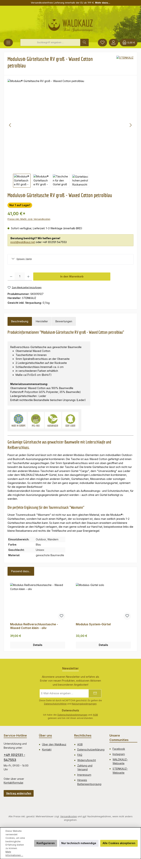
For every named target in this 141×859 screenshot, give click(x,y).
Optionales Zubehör (24, 259)
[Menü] (8, 42)
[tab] (20, 321)
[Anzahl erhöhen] (28, 276)
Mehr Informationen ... (14, 853)
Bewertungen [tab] (63, 321)
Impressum (84, 774)
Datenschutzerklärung (90, 749)
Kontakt (46, 749)
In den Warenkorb (72, 276)
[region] (70, 133)
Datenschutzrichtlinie (55, 703)
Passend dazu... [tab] (20, 571)
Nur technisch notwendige (78, 843)
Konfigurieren (46, 843)
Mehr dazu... (102, 2)
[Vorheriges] (10, 125)
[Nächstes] (130, 125)
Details (37, 644)
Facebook (119, 748)
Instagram (119, 754)
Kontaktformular (13, 782)
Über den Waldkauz (54, 744)
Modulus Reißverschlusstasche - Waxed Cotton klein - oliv (34, 626)
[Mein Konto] (113, 42)
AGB (95, 714)
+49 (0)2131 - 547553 (14, 757)
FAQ (79, 754)
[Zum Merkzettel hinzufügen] (61, 616)
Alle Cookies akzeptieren (119, 843)
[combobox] (50, 42)
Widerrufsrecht (86, 760)
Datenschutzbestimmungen (72, 714)
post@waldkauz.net (22, 242)
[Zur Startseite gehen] (70, 24)
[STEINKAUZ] (124, 64)
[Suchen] (84, 42)
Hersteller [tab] (42, 321)
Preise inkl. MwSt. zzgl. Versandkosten (29, 219)
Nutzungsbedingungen (84, 703)
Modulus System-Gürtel (93, 624)
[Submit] (94, 693)
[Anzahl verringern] (11, 276)
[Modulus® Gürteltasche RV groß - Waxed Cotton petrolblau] (70, 125)
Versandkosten (68, 816)
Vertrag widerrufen (18, 793)
